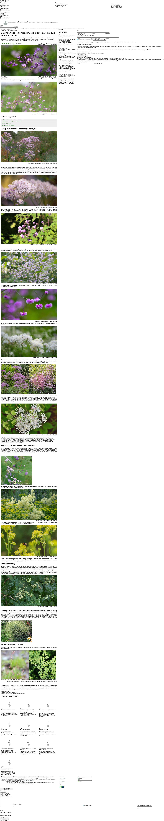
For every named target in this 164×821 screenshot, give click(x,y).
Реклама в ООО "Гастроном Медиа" (26, 779)
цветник (3, 692)
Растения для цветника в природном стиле (7, 768)
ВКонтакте (62, 776)
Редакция (3, 779)
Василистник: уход (43, 729)
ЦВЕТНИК (8, 29)
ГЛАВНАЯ (3, 29)
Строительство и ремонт (7, 776)
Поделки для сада (15, 778)
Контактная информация (12, 779)
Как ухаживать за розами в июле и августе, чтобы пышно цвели (67, 36)
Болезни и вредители (35, 778)
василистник (14, 692)
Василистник (4, 729)
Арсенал (51, 776)
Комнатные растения (23, 776)
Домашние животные (6, 778)
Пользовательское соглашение (42, 779)
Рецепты (40, 776)
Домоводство (46, 776)
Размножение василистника (7, 748)
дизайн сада (8, 692)
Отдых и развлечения (25, 778)
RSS (60, 784)
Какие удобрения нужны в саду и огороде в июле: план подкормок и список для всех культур (67, 75)
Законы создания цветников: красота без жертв (46, 749)
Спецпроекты (26, 780)
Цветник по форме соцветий (27, 709)
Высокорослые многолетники (8, 709)
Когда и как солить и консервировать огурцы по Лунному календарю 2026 (67, 49)
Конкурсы (31, 780)
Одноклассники (63, 778)
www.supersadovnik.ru (22, 783)
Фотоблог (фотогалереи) (47, 778)
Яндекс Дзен (62, 781)
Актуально (63, 32)
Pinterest (61, 779)
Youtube (61, 782)
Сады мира (15, 776)
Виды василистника (25, 729)
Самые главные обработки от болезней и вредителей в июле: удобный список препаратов (66, 62)
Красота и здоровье (33, 776)
